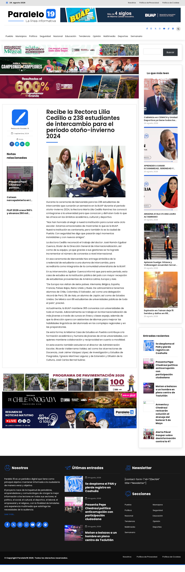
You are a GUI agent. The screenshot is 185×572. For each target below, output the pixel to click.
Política (33, 36)
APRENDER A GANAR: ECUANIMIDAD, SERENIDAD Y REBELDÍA (159, 167)
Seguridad (45, 36)
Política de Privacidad (147, 557)
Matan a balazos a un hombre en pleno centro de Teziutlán (166, 391)
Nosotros (127, 557)
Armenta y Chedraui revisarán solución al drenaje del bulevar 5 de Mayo (163, 414)
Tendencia (84, 36)
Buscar (170, 52)
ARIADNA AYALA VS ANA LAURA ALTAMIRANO (160, 215)
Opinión (97, 36)
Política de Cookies (171, 557)
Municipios (21, 36)
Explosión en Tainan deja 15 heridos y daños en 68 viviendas (159, 312)
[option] (87, 171)
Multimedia (109, 36)
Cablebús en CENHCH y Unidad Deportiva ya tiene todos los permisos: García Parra (160, 119)
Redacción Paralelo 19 (20, 128)
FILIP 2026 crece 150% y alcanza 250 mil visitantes (19, 213)
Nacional (58, 36)
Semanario (136, 36)
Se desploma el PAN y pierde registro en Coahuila (165, 348)
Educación (70, 36)
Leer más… (9, 514)
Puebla (9, 36)
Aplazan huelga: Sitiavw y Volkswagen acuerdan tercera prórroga (160, 264)
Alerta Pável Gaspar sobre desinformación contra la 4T (166, 437)
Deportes (123, 36)
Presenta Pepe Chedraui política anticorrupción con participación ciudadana (167, 369)
